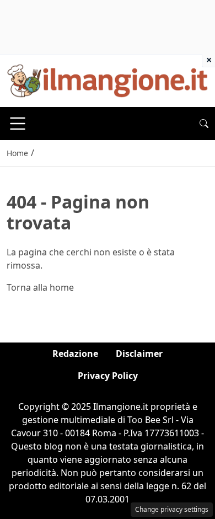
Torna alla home (40, 287)
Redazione (75, 353)
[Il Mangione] (107, 80)
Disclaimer (139, 353)
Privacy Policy (108, 376)
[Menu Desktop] (18, 123)
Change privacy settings (171, 509)
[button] (204, 123)
